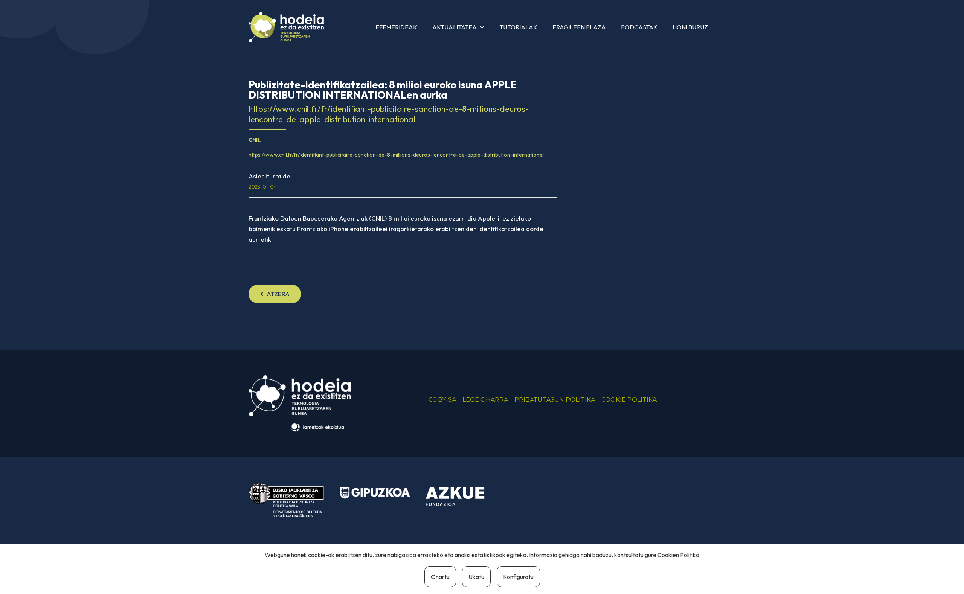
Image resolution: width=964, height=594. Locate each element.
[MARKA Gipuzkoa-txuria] (375, 493)
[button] (482, 26)
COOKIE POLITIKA (629, 399)
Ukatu (476, 576)
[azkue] (461, 496)
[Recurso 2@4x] (286, 500)
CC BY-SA (442, 399)
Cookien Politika (678, 555)
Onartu (440, 576)
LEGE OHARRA (485, 399)
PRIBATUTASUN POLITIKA (554, 399)
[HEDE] (286, 27)
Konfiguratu (518, 576)
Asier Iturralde (269, 176)
